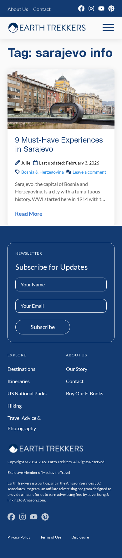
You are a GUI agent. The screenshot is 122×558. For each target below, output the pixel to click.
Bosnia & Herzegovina (42, 172)
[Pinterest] (111, 8)
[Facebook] (81, 8)
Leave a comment (89, 172)
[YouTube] (101, 8)
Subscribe (43, 326)
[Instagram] (91, 8)
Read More (29, 213)
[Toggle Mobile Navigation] (108, 27)
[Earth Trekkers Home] (47, 27)
